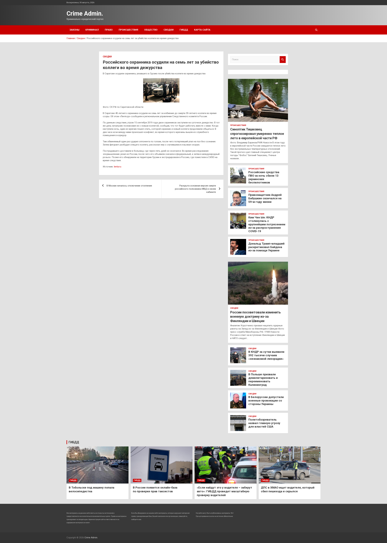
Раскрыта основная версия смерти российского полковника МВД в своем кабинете (195, 188)
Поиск (283, 59)
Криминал (92, 29)
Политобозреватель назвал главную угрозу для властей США (264, 423)
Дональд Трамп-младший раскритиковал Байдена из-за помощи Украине (266, 247)
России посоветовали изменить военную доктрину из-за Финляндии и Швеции (255, 316)
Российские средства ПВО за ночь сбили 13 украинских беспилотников (263, 177)
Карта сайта (202, 29)
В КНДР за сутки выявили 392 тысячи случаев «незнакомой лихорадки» (266, 355)
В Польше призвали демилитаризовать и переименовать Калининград (263, 379)
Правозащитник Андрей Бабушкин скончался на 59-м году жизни (265, 198)
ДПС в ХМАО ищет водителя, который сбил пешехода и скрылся (287, 489)
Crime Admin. (85, 13)
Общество (151, 29)
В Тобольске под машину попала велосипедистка (91, 489)
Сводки (169, 29)
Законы (74, 29)
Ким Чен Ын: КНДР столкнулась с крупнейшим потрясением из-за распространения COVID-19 (266, 224)
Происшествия (128, 29)
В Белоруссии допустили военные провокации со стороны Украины (266, 400)
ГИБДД (184, 29)
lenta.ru (117, 166)
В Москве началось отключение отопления (129, 185)
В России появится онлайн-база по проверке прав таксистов (155, 489)
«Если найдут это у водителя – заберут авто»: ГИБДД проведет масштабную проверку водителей (224, 491)
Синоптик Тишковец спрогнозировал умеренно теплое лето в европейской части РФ (257, 133)
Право (109, 29)
